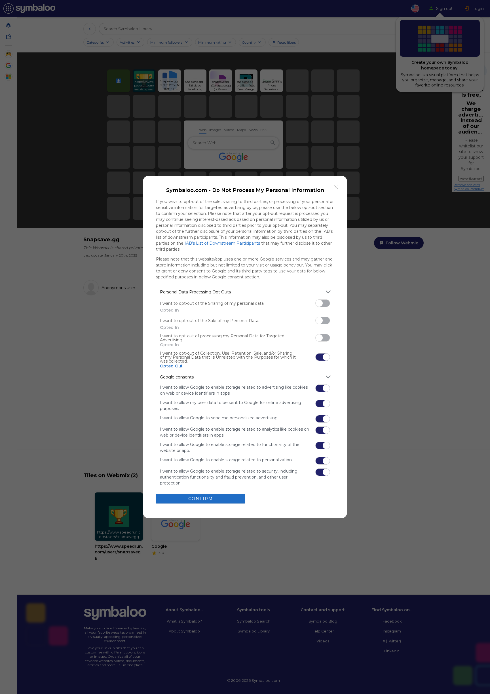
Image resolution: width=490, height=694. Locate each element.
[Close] (336, 186)
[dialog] (245, 347)
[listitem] (245, 292)
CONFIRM (200, 498)
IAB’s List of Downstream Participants (222, 243)
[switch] (322, 303)
